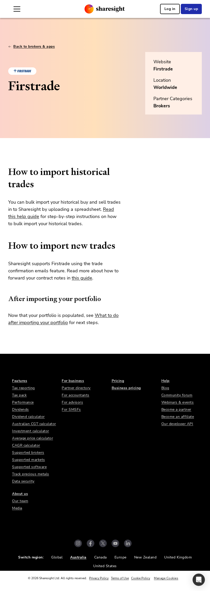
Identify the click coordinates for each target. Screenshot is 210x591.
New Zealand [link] (145, 557)
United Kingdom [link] (178, 557)
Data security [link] (23, 481)
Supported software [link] (29, 466)
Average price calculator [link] (32, 438)
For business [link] (73, 380)
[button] (199, 580)
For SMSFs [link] (71, 409)
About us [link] (20, 493)
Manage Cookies (166, 578)
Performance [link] (23, 402)
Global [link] (56, 557)
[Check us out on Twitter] (103, 543)
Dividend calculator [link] (28, 416)
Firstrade (163, 69)
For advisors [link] (72, 402)
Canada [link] (100, 557)
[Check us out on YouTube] (115, 543)
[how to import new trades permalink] (5, 246)
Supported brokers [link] (28, 452)
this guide (82, 278)
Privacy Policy (99, 578)
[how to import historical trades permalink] (5, 172)
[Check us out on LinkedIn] (128, 543)
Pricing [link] (118, 380)
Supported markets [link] (28, 459)
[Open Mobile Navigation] (17, 9)
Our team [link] (20, 501)
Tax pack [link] (19, 395)
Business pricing (126, 388)
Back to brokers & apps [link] (34, 46)
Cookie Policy (140, 578)
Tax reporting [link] (23, 388)
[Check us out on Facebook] (90, 543)
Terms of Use (120, 578)
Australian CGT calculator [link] (34, 423)
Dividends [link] (20, 409)
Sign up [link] (191, 8)
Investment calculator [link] (30, 431)
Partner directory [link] (76, 388)
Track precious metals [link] (30, 474)
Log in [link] (169, 8)
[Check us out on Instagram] (78, 543)
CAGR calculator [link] (26, 445)
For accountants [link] (75, 395)
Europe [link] (120, 557)
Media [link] (17, 508)
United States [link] (105, 566)
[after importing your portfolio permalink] (5, 299)
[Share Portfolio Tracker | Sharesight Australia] (104, 9)
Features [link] (19, 380)
